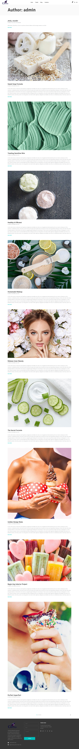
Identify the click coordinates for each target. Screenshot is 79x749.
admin (10, 22)
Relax (19, 523)
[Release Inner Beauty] (39, 333)
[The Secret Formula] (39, 403)
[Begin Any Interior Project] (39, 560)
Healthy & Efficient (15, 222)
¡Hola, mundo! (13, 21)
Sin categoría (18, 22)
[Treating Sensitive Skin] (39, 126)
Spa (18, 85)
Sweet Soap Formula (15, 84)
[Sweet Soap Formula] (39, 56)
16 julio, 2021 (13, 22)
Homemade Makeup (15, 292)
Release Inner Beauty (15, 361)
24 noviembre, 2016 (14, 85)
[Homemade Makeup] (39, 264)
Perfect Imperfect (14, 695)
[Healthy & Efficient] (39, 195)
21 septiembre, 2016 (14, 523)
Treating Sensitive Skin (16, 153)
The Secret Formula (15, 430)
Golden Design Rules (15, 522)
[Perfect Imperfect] (39, 647)
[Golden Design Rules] (39, 483)
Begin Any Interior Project (17, 584)
